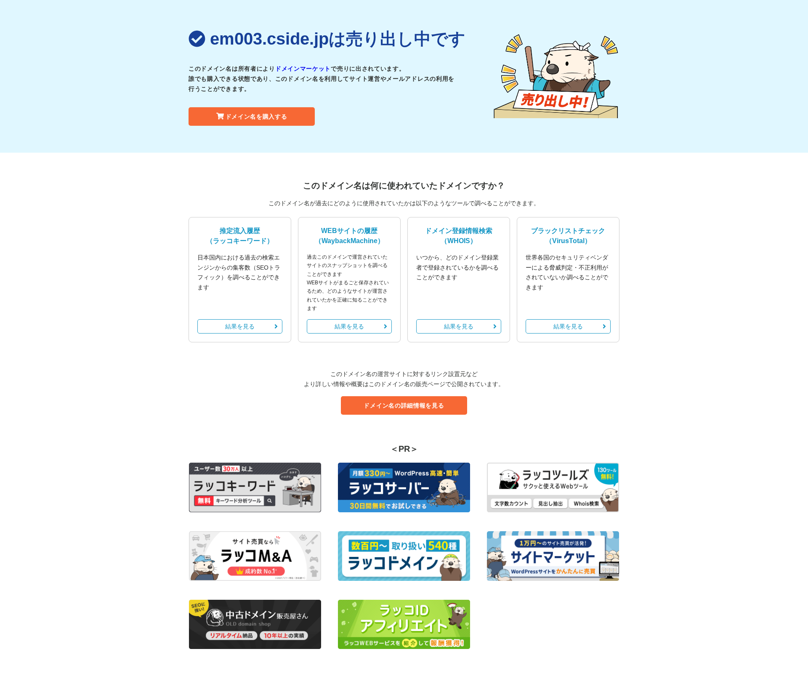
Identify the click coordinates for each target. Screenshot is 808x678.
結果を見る (240, 326)
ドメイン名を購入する (256, 116)
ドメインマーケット (303, 68)
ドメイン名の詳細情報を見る (404, 405)
